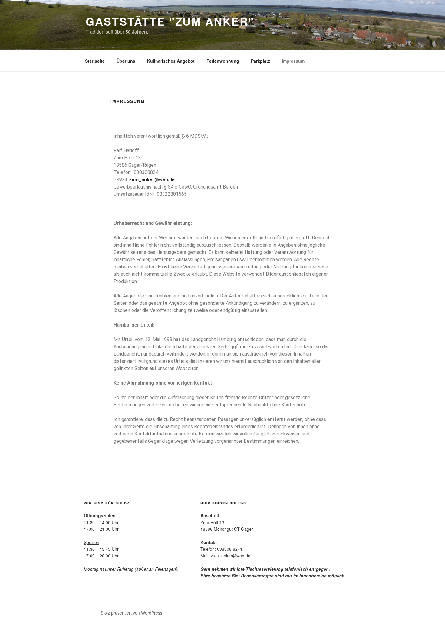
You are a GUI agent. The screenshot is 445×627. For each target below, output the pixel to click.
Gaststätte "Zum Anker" (170, 21)
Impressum (293, 61)
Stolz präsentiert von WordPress (131, 613)
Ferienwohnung (222, 61)
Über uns (126, 61)
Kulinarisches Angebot (171, 61)
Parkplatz (260, 61)
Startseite (95, 61)
